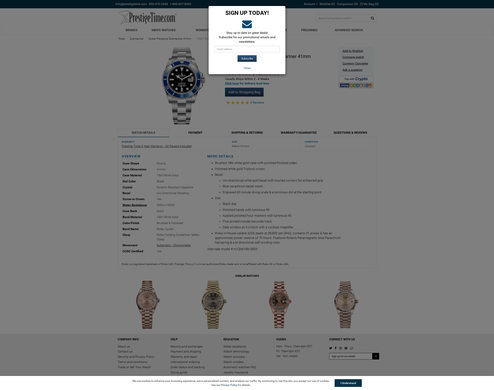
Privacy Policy (229, 385)
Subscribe (247, 58)
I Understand (348, 383)
